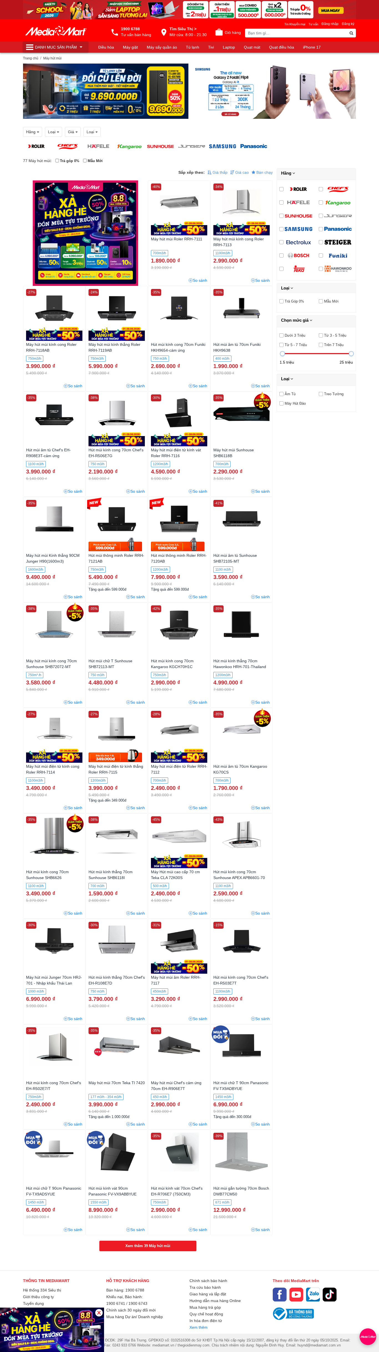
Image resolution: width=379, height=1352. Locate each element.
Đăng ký (348, 24)
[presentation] (27, 91)
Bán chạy (264, 172)
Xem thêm (199, 1327)
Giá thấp (219, 172)
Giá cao (241, 172)
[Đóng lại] (99, 1312)
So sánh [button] (200, 280)
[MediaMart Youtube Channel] (296, 1294)
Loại (285, 288)
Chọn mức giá (295, 320)
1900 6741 (115, 1303)
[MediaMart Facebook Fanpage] (280, 1294)
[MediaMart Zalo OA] (313, 1294)
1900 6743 (137, 1303)
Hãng (286, 173)
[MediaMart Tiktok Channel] (330, 1294)
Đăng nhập (330, 24)
